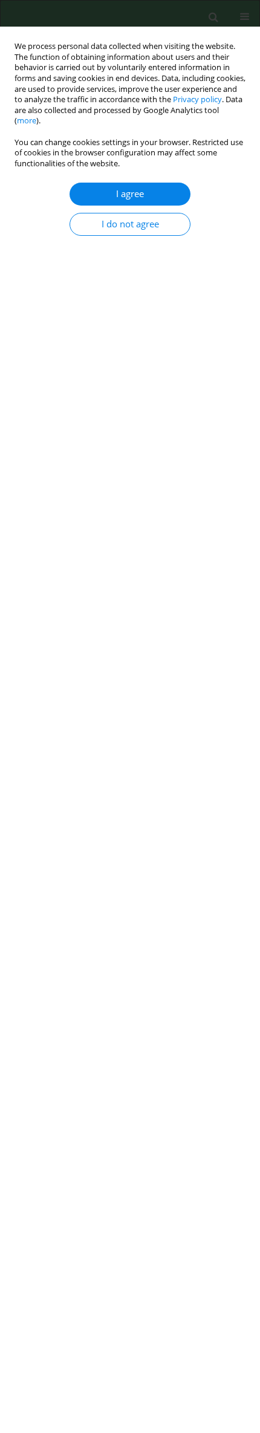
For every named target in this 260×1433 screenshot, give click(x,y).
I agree (130, 193)
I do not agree (130, 224)
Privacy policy (197, 99)
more (26, 120)
